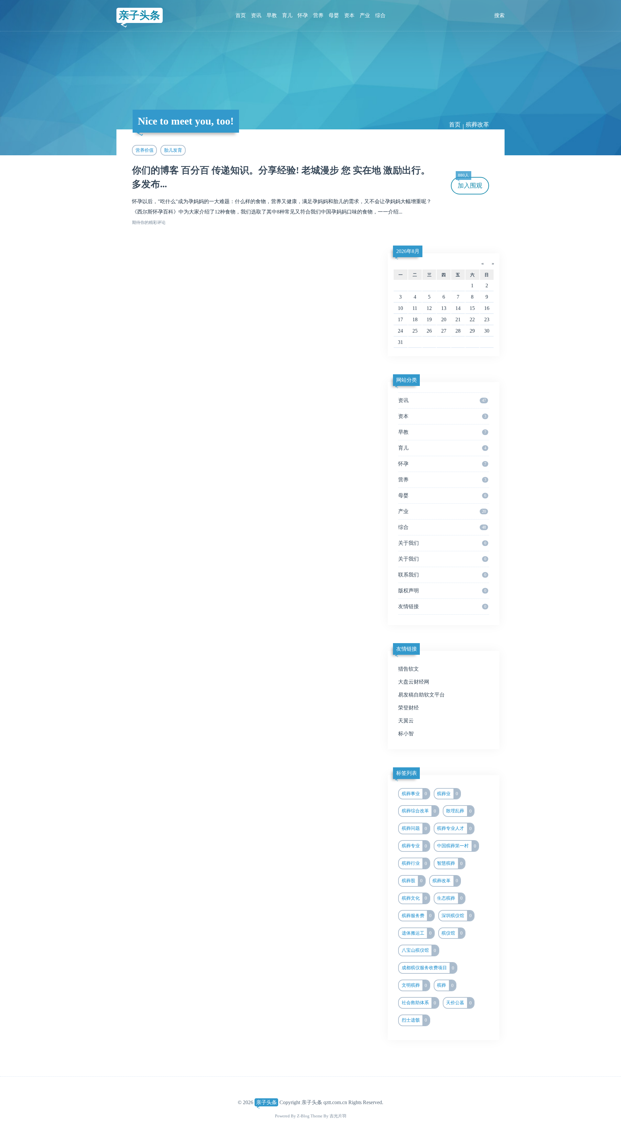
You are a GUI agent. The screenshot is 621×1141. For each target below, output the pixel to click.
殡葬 (445, 985)
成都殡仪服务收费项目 (428, 968)
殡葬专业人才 (454, 828)
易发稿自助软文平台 (421, 694)
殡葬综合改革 (419, 811)
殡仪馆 (452, 933)
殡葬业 (447, 793)
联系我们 (442, 574)
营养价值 (145, 150)
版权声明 (442, 590)
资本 (349, 15)
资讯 (256, 15)
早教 (272, 15)
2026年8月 (407, 251)
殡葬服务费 (417, 915)
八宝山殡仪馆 (419, 950)
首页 (240, 15)
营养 (318, 15)
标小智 (406, 733)
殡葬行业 (414, 863)
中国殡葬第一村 (456, 846)
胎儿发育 (173, 150)
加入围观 (470, 183)
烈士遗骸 (414, 1020)
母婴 (334, 15)
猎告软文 (408, 669)
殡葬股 (412, 880)
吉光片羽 (338, 1116)
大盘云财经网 (413, 682)
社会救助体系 (419, 1002)
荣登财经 (408, 707)
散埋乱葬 (459, 811)
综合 (380, 15)
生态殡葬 (450, 898)
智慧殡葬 (450, 863)
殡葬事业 (414, 793)
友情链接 (442, 606)
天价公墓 (459, 1002)
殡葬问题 (414, 828)
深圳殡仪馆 (456, 915)
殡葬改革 (445, 880)
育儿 (287, 15)
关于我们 (442, 543)
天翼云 (406, 720)
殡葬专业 (414, 846)
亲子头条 (139, 15)
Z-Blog (303, 1116)
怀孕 (303, 15)
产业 (365, 15)
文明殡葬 (414, 985)
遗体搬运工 (417, 933)
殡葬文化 (414, 898)
